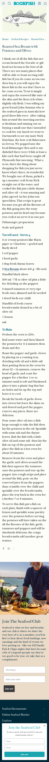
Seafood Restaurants (14, 708)
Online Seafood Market (15, 714)
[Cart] (45, 3)
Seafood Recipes (20, 39)
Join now (9, 688)
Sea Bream (11, 269)
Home (5, 39)
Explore (7, 720)
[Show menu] (3, 3)
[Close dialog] (44, 725)
